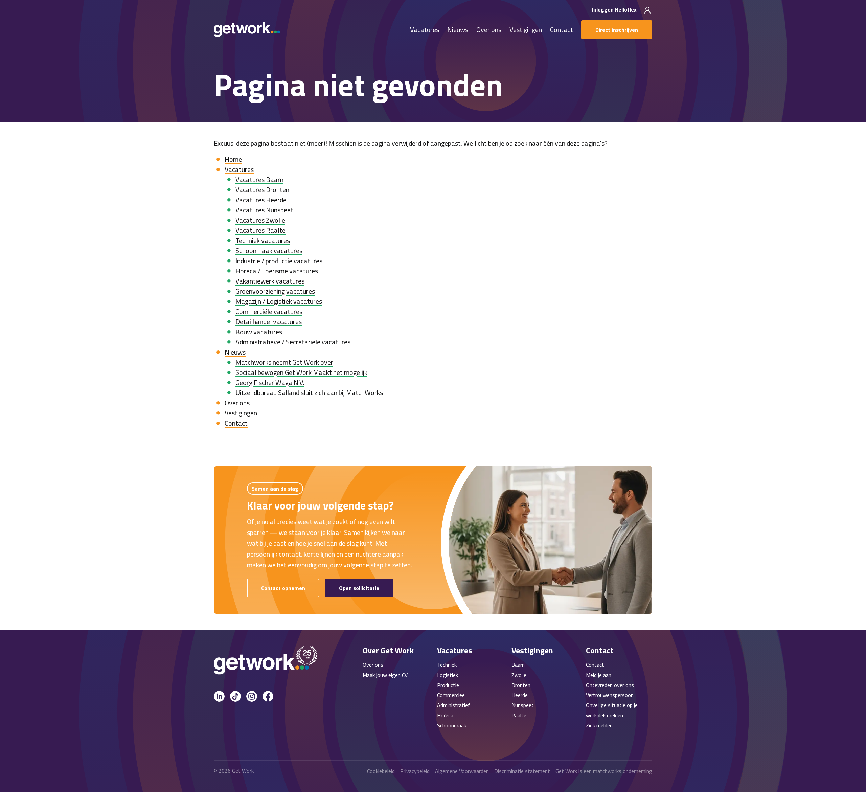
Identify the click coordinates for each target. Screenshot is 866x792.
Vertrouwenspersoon (610, 695)
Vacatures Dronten (262, 189)
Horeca (445, 715)
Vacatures (424, 30)
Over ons (488, 30)
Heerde (519, 695)
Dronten (520, 685)
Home (233, 159)
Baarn (518, 665)
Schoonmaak (451, 725)
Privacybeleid (415, 771)
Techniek (447, 665)
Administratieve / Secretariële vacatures (292, 342)
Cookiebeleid (381, 771)
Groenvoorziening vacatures (275, 291)
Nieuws (457, 30)
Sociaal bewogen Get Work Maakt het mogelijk (301, 372)
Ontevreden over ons (610, 685)
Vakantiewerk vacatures (269, 281)
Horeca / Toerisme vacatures (276, 271)
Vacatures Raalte (260, 230)
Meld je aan (598, 675)
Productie (448, 685)
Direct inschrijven (616, 30)
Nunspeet (522, 705)
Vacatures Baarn (259, 179)
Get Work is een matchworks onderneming (603, 771)
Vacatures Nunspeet (264, 210)
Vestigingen (525, 30)
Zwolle (518, 675)
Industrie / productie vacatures (278, 260)
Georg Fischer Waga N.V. (269, 382)
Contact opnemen (283, 588)
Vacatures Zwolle (260, 220)
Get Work (243, 771)
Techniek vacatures (262, 240)
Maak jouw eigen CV (385, 675)
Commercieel (451, 695)
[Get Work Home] (247, 29)
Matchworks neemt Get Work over (284, 362)
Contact (561, 30)
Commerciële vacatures (268, 311)
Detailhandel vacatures (268, 321)
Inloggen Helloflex (615, 9)
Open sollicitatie (359, 588)
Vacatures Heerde (261, 200)
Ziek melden (599, 725)
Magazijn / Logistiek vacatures (278, 301)
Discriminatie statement (522, 771)
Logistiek (447, 675)
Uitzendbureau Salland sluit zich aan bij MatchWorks (309, 392)
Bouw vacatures (258, 331)
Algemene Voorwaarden (462, 771)
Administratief (453, 705)
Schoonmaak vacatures (268, 250)
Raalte (518, 715)
